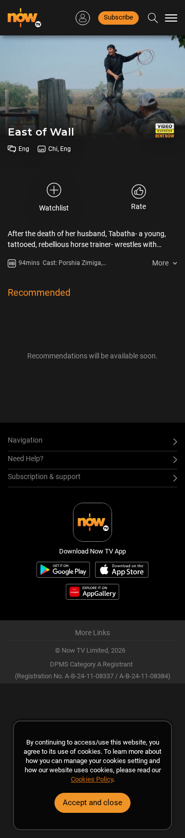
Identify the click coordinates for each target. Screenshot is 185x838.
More (160, 263)
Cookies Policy (92, 779)
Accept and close (92, 802)
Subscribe (118, 17)
